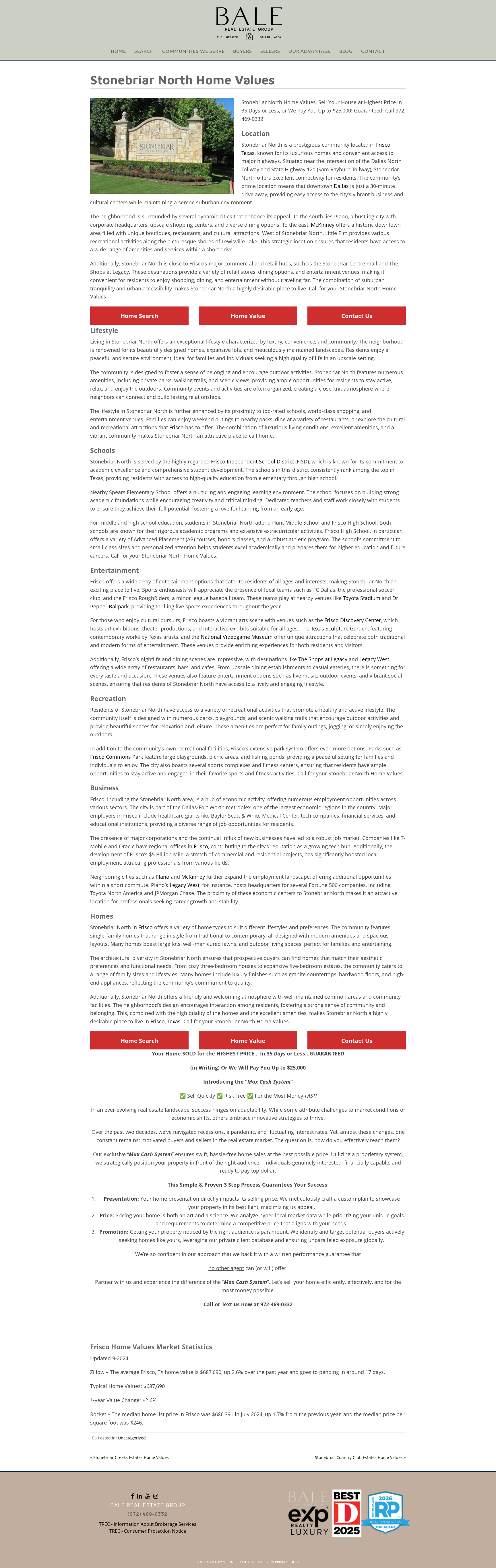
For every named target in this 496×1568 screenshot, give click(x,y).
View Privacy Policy (283, 1562)
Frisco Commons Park (116, 756)
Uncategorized (132, 1438)
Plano (162, 876)
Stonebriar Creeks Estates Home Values (131, 1457)
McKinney (322, 224)
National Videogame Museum (237, 636)
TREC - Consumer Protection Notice (147, 1531)
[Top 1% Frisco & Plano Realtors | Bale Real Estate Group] (248, 23)
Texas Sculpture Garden (339, 628)
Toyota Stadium (361, 598)
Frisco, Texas (165, 1021)
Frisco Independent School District (252, 461)
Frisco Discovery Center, (353, 620)
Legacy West (374, 659)
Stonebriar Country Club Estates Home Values (359, 1457)
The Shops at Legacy (322, 659)
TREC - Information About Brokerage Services (147, 1524)
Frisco (176, 427)
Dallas (341, 186)
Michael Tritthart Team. (243, 1562)
